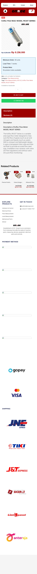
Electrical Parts (6, 211)
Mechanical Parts (7, 219)
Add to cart (19, 95)
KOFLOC (19, 80)
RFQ (14, 5)
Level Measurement (8, 216)
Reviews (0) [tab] (8, 115)
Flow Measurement (13, 78)
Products (5, 5)
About (31, 5)
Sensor (4, 222)
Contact (23, 5)
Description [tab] (8, 111)
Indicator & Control (7, 208)
